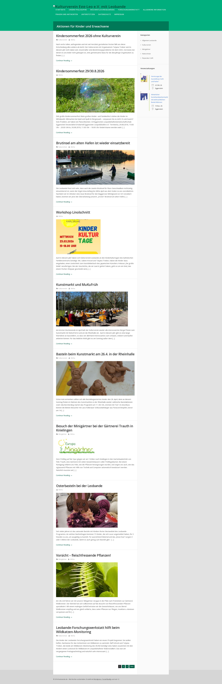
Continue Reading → (64, 60)
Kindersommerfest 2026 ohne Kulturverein (88, 36)
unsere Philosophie (78, 10)
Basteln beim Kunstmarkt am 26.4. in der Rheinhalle (95, 354)
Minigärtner (63, 434)
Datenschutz (104, 14)
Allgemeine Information (154, 10)
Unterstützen (88, 14)
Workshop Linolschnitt (73, 212)
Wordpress (98, 679)
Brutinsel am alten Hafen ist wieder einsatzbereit (93, 143)
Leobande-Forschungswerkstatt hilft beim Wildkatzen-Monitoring (88, 629)
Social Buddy (106, 679)
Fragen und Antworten (67, 14)
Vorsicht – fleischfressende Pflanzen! (83, 555)
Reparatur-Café (147, 58)
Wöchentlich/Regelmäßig (102, 10)
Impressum (119, 14)
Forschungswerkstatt (129, 10)
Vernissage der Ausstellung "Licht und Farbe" (157, 78)
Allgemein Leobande (149, 40)
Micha (73, 40)
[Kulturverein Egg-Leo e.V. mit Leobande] (89, 6)
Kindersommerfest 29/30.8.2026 (80, 71)
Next (131, 666)
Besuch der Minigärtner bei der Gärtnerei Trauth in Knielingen (94, 428)
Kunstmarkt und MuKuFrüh (77, 284)
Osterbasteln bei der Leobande (79, 486)
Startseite (60, 10)
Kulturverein (63, 40)
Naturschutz (63, 147)
